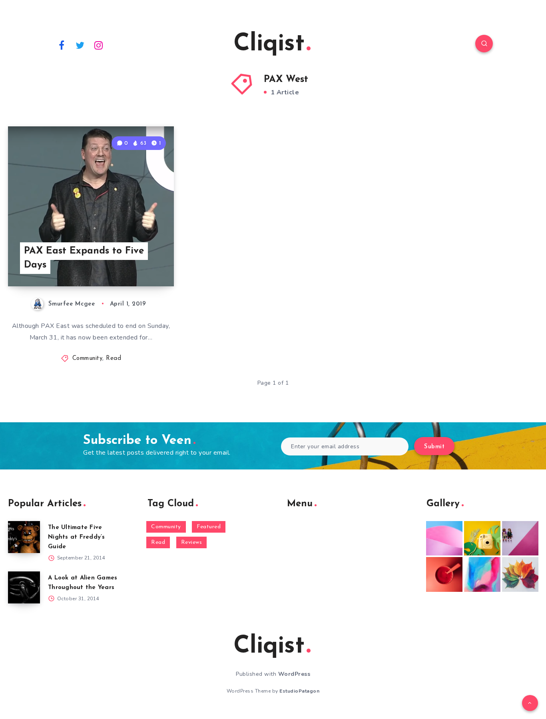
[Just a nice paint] (482, 574)
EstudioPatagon (299, 691)
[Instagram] (98, 45)
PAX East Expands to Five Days (84, 258)
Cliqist (269, 44)
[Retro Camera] (482, 538)
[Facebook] (61, 45)
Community (87, 358)
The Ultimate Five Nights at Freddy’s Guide (76, 537)
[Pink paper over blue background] (444, 538)
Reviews (191, 542)
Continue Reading (136, 262)
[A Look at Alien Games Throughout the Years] (24, 587)
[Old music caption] (520, 538)
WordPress (294, 674)
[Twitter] (80, 45)
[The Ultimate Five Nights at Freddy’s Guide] (24, 537)
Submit (434, 447)
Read (113, 358)
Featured (209, 527)
